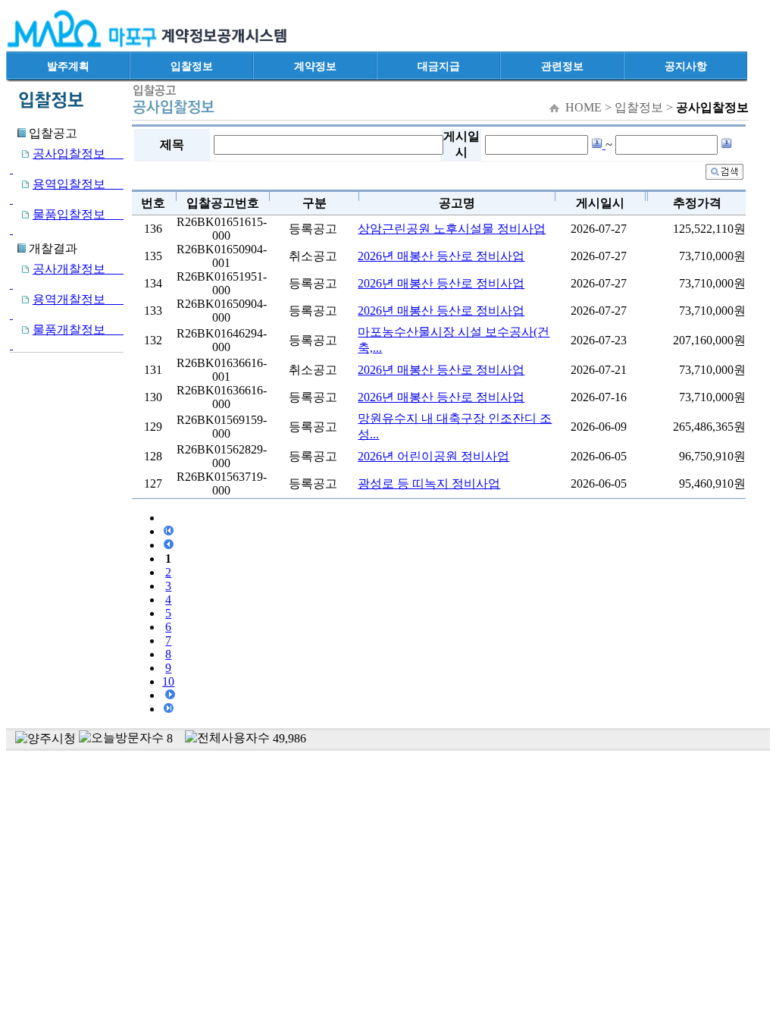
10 (168, 681)
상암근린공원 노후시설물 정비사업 (452, 228)
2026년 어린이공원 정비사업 (433, 456)
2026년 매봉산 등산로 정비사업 (441, 256)
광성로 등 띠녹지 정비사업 (429, 483)
